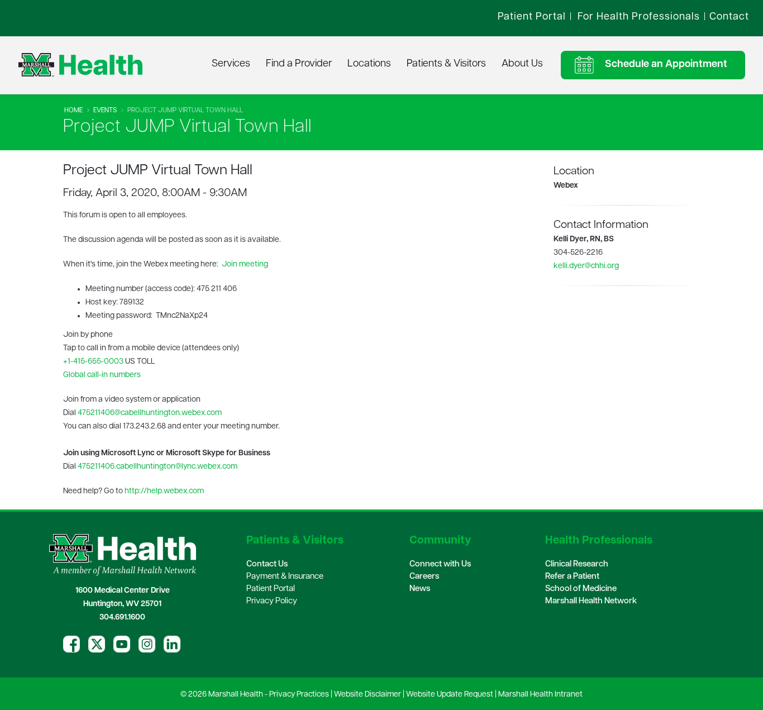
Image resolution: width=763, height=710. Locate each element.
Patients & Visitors (446, 64)
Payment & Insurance (284, 577)
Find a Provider (299, 64)
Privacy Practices (299, 694)
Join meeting (245, 264)
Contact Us (267, 564)
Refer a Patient (572, 577)
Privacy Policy (271, 601)
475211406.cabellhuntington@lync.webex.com (157, 467)
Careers (424, 577)
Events (105, 110)
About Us (522, 64)
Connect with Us (440, 564)
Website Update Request (449, 694)
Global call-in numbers (102, 375)
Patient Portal (270, 589)
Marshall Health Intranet (540, 694)
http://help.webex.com (164, 491)
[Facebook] (71, 644)
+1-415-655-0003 (93, 362)
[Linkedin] (172, 644)
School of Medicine (581, 589)
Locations (369, 64)
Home (73, 110)
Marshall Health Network (591, 601)
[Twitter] (96, 644)
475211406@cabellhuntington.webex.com (150, 413)
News (419, 589)
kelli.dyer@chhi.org (586, 266)
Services (231, 64)
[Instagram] (147, 644)
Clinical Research (576, 564)
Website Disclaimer (367, 694)
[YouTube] (121, 644)
